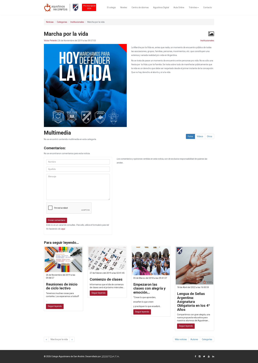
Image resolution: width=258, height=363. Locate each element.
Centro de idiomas (140, 7)
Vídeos (200, 136)
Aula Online (178, 7)
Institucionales (77, 22)
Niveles (123, 7)
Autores (194, 339)
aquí (63, 229)
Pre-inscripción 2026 (89, 7)
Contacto (207, 7)
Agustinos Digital (161, 7)
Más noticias (181, 339)
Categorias (62, 22)
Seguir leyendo (55, 306)
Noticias (50, 22)
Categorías (207, 339)
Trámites (193, 7)
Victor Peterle (50, 40)
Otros (209, 136)
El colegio (111, 7)
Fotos (190, 136)
